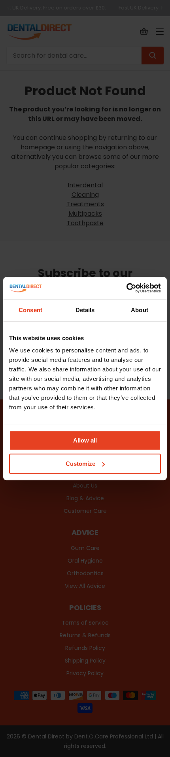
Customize (80, 463)
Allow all (85, 440)
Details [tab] (85, 310)
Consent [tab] (30, 310)
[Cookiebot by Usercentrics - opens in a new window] (126, 288)
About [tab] (139, 310)
